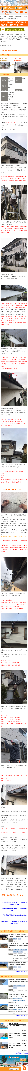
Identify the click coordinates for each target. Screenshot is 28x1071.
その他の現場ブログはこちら (20, 1053)
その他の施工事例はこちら (21, 971)
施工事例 (7, 16)
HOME (2, 16)
